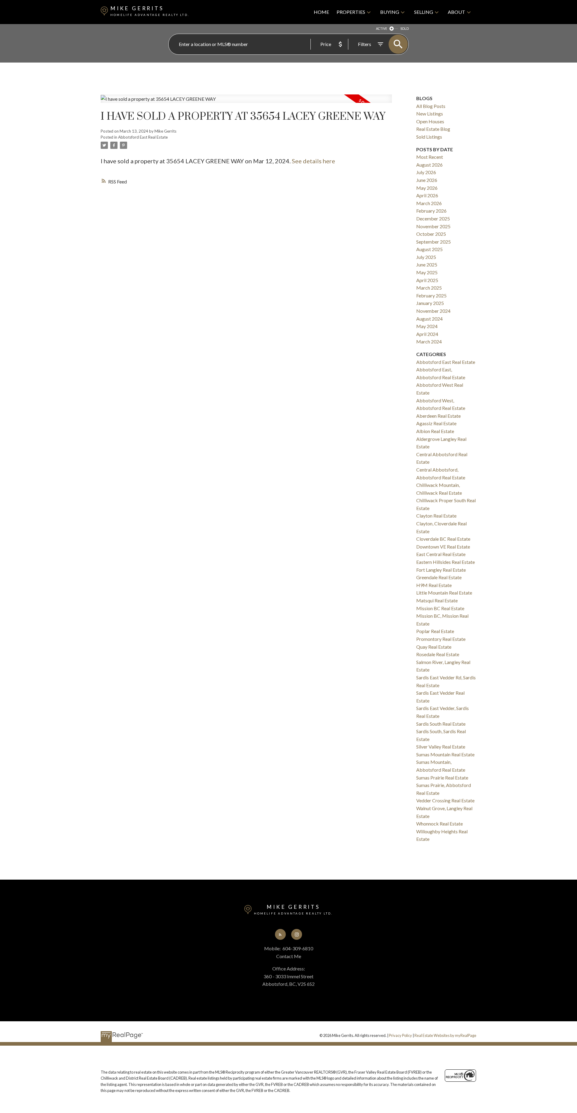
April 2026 (427, 195)
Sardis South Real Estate (441, 724)
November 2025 (433, 226)
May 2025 (427, 272)
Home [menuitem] (321, 12)
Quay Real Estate (433, 647)
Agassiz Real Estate (436, 423)
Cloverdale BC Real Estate (443, 539)
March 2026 (429, 203)
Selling (423, 12)
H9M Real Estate (434, 585)
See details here (313, 160)
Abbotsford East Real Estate (143, 137)
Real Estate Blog (433, 129)
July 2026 (426, 172)
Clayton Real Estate (436, 515)
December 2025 (433, 218)
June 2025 (426, 264)
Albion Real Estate (435, 431)
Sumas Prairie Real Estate (442, 777)
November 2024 (433, 311)
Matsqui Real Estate (437, 600)
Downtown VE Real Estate (443, 546)
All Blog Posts (430, 106)
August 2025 (429, 249)
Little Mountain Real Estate (444, 592)
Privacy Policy (400, 1035)
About (456, 12)
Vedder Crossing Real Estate (445, 800)
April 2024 (427, 334)
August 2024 (429, 318)
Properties (351, 12)
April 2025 (427, 280)
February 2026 (431, 211)
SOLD (404, 28)
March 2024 (429, 341)
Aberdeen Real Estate (438, 416)
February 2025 (431, 295)
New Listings (429, 113)
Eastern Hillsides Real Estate (445, 562)
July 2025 (426, 257)
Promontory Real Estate (441, 639)
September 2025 (433, 241)
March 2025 (429, 288)
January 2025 (430, 303)
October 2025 (431, 234)
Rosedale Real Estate (437, 654)
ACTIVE (381, 28)
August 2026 (429, 165)
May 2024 (427, 326)
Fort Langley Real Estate (441, 570)
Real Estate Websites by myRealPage (445, 1035)
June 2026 (426, 180)
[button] (280, 934)
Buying (389, 12)
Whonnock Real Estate (439, 823)
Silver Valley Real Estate (440, 746)
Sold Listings (429, 137)
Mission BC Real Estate (440, 608)
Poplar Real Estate (435, 631)
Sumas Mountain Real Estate (445, 754)
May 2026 (427, 188)
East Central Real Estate (441, 554)
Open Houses (430, 121)
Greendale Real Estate (439, 577)
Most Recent (429, 157)
